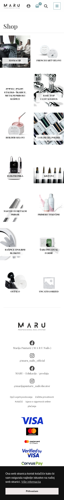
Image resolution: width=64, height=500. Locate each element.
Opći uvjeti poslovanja (21, 396)
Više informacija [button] (31, 481)
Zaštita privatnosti (44, 396)
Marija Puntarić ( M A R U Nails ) (32, 348)
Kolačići (18, 401)
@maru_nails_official (32, 360)
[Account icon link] (28, 6)
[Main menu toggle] (57, 6)
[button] (46, 6)
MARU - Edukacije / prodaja (32, 373)
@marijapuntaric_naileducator (32, 386)
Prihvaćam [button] (32, 491)
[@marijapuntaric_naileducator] (32, 381)
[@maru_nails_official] (32, 355)
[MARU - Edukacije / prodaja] (32, 368)
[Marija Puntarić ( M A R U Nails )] (32, 343)
